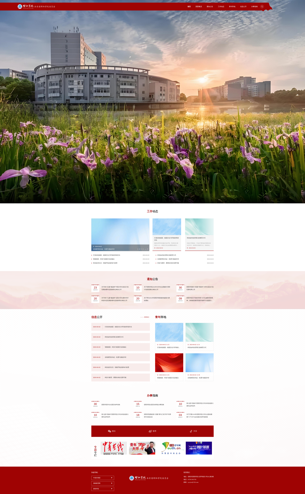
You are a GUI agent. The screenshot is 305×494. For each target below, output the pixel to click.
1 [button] (137, 249)
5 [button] (147, 249)
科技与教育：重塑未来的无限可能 (168, 263)
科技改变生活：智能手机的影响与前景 (105, 263)
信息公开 (243, 6)
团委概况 (199, 6)
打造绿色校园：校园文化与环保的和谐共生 (106, 255)
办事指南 (254, 6)
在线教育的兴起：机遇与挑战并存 (168, 259)
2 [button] (139, 249)
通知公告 (210, 6)
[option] (152, 101)
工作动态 (221, 6)
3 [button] (144, 249)
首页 (189, 6)
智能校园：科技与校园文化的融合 (104, 259)
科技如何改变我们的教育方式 (166, 255)
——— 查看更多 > (145, 317)
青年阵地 (232, 6)
